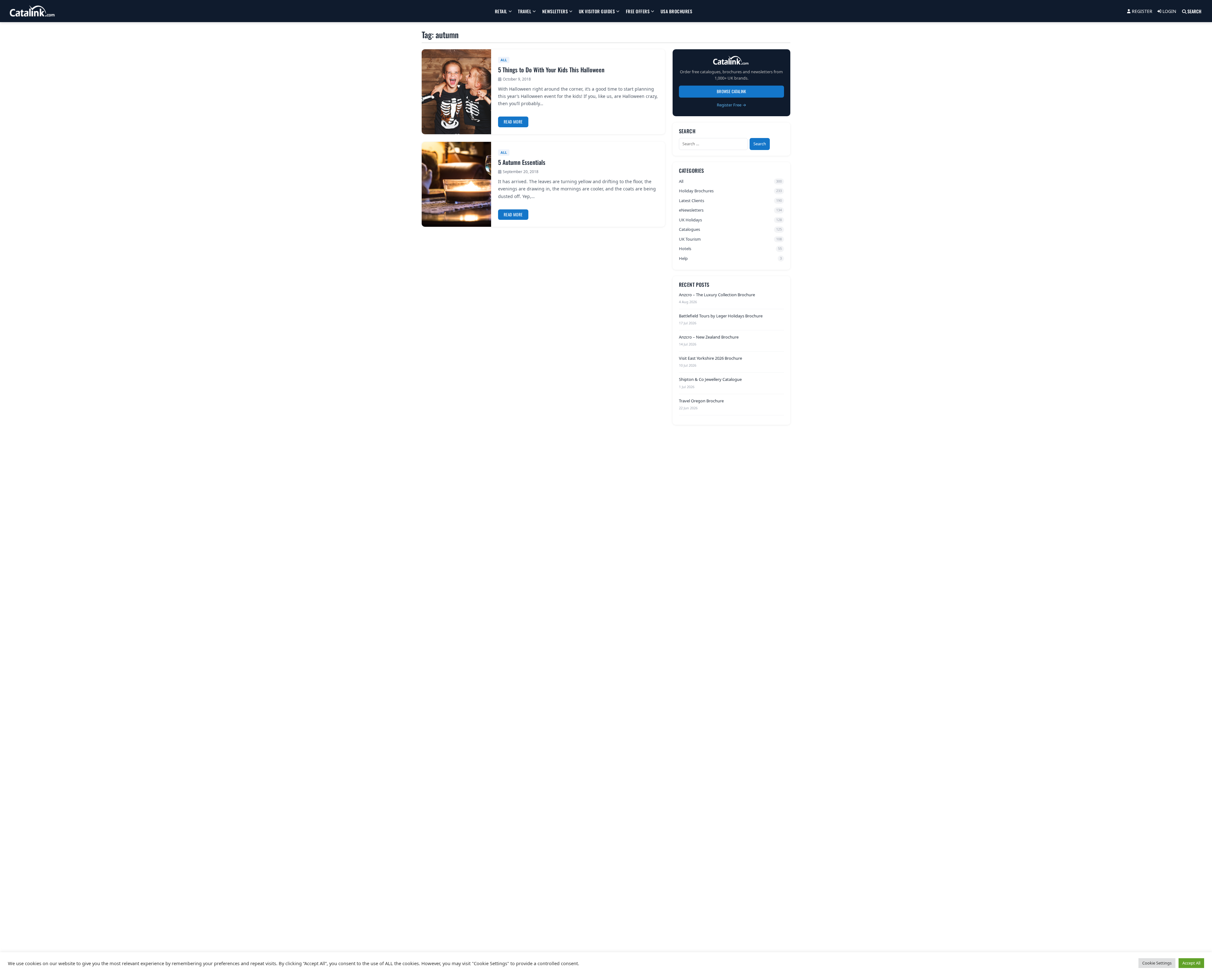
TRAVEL (524, 11)
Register (1141, 11)
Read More (513, 121)
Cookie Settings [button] (1157, 963)
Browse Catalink (731, 91)
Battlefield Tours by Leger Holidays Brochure (721, 315)
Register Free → (731, 104)
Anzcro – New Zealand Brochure (709, 337)
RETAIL (501, 11)
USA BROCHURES (676, 11)
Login (1168, 11)
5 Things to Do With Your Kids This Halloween (551, 69)
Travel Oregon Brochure (701, 400)
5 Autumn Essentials (521, 162)
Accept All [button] (1191, 963)
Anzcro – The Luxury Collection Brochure (717, 294)
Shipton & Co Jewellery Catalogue (710, 379)
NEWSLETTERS (555, 11)
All (504, 59)
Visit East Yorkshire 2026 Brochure (710, 358)
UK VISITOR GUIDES (597, 11)
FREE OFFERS (638, 11)
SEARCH (1193, 11)
